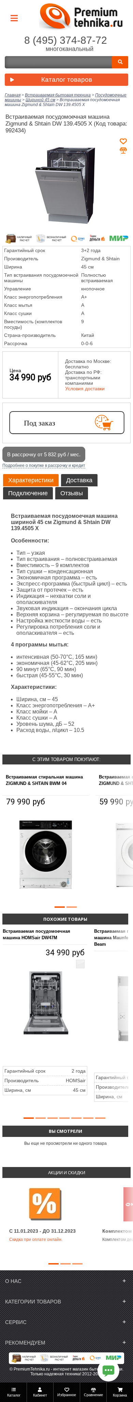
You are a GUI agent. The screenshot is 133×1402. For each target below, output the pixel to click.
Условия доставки (85, 388)
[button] (60, 907)
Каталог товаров (66, 79)
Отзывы (71, 493)
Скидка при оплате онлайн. (35, 1239)
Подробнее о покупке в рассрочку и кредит (43, 465)
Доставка (79, 480)
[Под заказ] (66, 423)
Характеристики (31, 480)
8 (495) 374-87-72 (65, 40)
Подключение (28, 493)
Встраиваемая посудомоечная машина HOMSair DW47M (36, 934)
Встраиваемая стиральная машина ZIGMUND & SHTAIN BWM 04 (44, 780)
